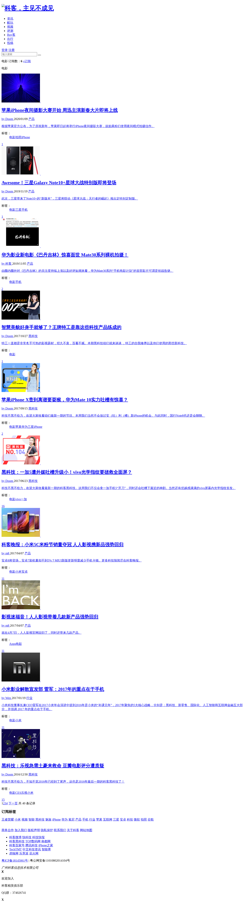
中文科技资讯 (31, 849)
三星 (18, 209)
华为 (25, 426)
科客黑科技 (17, 841)
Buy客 (11, 34)
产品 (78, 819)
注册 (11, 50)
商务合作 (8, 830)
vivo (18, 499)
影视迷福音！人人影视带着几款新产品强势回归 (50, 616)
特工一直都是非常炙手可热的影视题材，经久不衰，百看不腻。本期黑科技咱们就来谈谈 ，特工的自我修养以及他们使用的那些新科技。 (94, 343)
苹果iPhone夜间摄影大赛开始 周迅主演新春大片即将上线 (60, 110)
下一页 (13, 803)
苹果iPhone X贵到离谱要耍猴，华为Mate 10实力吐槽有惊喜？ (65, 399)
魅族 (48, 819)
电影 (12, 137)
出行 (10, 38)
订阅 (27, 61)
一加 (24, 499)
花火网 (33, 853)
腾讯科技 (31, 845)
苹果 (18, 426)
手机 (25, 209)
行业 (92, 819)
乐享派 (23, 853)
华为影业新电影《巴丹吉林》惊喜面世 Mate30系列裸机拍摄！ (65, 254)
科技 (130, 819)
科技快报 (38, 837)
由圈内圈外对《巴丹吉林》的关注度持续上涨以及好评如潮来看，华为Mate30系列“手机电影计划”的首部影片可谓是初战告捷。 (87, 270)
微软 (137, 819)
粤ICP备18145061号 (15, 860)
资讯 (10, 18)
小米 (18, 571)
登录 (5, 50)
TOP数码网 (33, 841)
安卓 (25, 571)
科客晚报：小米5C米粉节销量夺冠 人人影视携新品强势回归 (63, 544)
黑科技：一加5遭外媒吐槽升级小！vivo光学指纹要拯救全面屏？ (67, 472)
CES (18, 792)
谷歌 (151, 819)
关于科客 (73, 830)
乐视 (24, 792)
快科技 (27, 837)
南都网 (46, 841)
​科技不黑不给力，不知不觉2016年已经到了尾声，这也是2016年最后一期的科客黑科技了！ (63, 781)
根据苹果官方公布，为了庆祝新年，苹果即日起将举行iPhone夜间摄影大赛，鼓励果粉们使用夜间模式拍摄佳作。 (78, 126)
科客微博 (15, 837)
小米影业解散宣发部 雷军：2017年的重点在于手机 (53, 689)
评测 (10, 30)
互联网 (107, 819)
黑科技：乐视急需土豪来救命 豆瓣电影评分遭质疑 (53, 765)
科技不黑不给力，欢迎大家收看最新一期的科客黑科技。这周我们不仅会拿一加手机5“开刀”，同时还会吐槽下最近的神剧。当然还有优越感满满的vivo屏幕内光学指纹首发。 (119, 488)
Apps (12, 643)
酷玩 (10, 22)
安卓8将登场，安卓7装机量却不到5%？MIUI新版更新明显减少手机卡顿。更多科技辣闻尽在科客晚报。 (72, 560)
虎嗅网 (13, 853)
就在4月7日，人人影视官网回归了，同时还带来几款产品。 (41, 632)
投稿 (10, 42)
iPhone (26, 137)
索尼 (71, 819)
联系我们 (60, 830)
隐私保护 (47, 830)
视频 (10, 26)
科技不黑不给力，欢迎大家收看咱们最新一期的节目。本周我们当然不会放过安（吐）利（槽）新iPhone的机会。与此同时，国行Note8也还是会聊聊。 (103, 415)
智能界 (46, 849)
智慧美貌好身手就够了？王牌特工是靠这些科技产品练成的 (61, 327)
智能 (31, 819)
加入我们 (21, 830)
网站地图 (86, 830)
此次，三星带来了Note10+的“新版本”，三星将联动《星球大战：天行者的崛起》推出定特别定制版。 (70, 198)
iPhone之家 (45, 845)
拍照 (18, 137)
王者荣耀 (8, 819)
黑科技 (40, 819)
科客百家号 (17, 845)
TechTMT (15, 849)
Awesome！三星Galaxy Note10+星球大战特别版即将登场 (59, 182)
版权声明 (34, 830)
